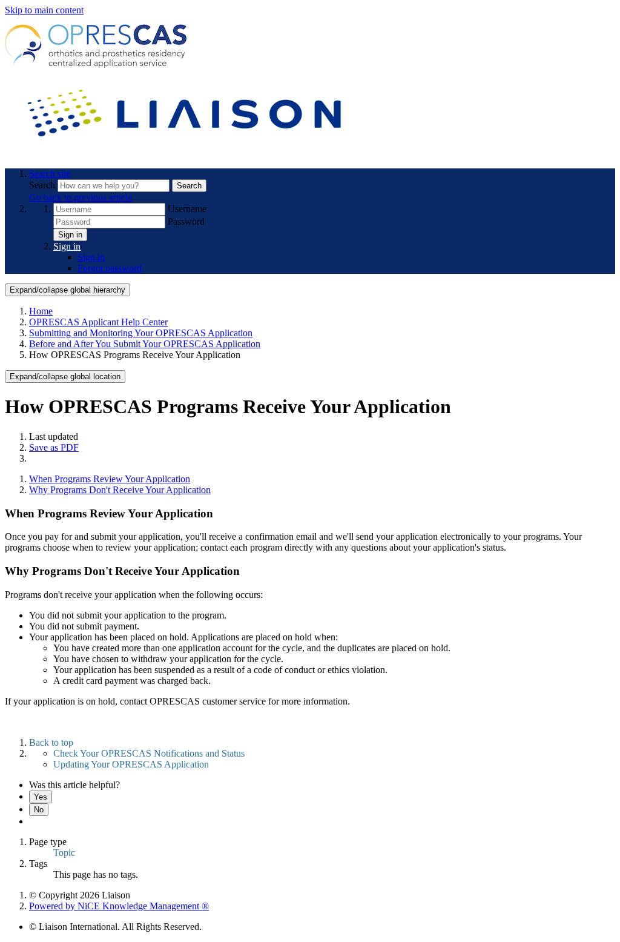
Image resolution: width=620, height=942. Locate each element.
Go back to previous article (80, 197)
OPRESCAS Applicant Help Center (98, 322)
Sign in (70, 234)
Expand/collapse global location (65, 376)
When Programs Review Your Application (109, 479)
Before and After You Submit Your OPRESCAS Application (144, 344)
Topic (64, 852)
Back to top (51, 742)
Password (186, 221)
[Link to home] (186, 153)
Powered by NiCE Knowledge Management (119, 906)
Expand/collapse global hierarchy (67, 289)
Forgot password (110, 268)
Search (43, 185)
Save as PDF (54, 447)
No (39, 809)
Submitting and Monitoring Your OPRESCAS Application (140, 333)
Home (41, 311)
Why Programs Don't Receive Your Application (120, 490)
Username (187, 209)
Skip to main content (44, 10)
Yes (40, 796)
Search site (49, 173)
